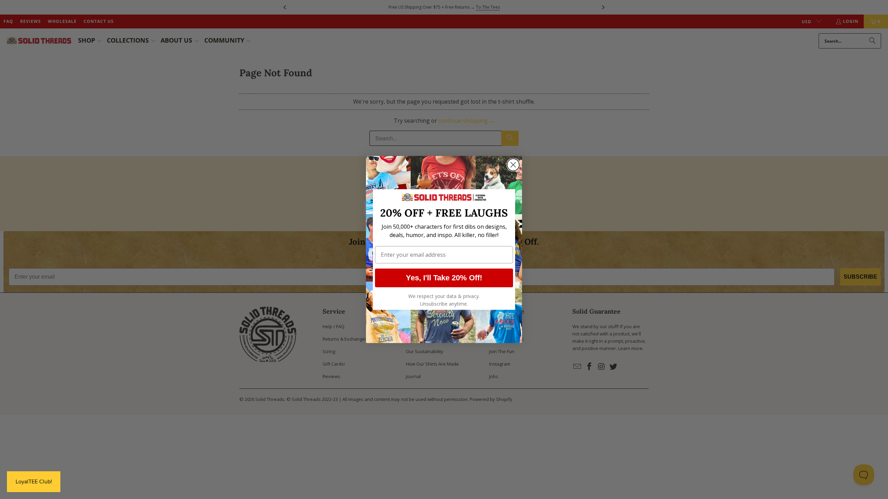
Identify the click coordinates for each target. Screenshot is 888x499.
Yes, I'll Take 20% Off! (444, 277)
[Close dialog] (513, 165)
